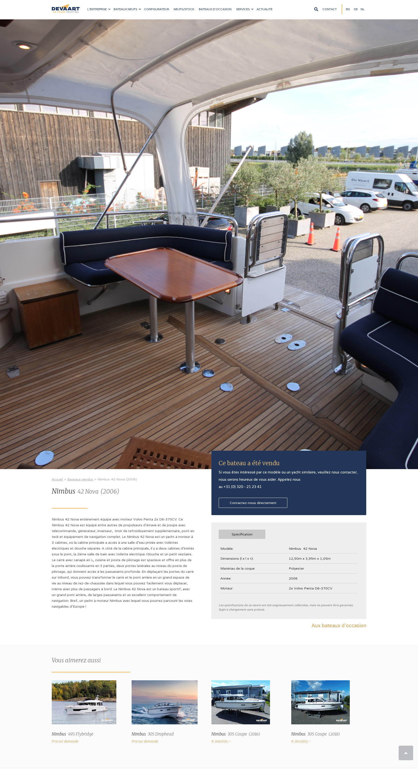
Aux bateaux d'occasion (339, 625)
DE (356, 9)
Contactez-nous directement (253, 503)
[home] (66, 6)
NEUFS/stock (184, 9)
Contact (329, 9)
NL (363, 9)
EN (348, 9)
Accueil (57, 479)
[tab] (242, 534)
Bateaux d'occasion (215, 9)
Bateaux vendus (80, 479)
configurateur (156, 9)
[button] (99, 9)
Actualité (264, 9)
